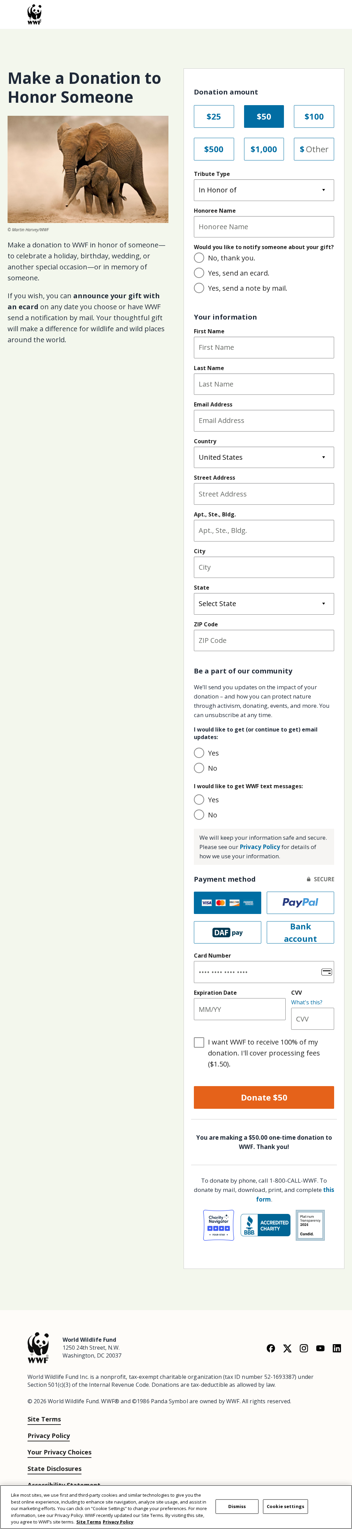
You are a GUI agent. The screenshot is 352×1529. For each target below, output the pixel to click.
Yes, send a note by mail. (247, 288)
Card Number (212, 955)
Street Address (214, 477)
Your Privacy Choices (59, 1452)
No (212, 768)
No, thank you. (231, 258)
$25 (214, 116)
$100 (314, 116)
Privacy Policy (260, 847)
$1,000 (264, 149)
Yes (213, 753)
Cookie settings (285, 1506)
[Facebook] (271, 1347)
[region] (176, 1507)
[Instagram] (304, 1347)
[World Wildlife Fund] (38, 1347)
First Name (209, 331)
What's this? (306, 1002)
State (201, 587)
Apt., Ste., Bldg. (215, 514)
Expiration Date (215, 992)
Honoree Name (215, 210)
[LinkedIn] (337, 1347)
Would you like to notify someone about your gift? (264, 247)
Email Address (213, 404)
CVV (296, 992)
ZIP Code (206, 624)
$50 (264, 116)
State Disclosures (54, 1468)
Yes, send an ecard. (239, 273)
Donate (264, 1097)
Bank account (300, 932)
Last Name (209, 368)
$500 (213, 149)
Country (205, 441)
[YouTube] (320, 1347)
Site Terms (44, 1419)
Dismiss (237, 1506)
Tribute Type (212, 174)
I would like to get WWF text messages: (248, 786)
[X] (287, 1347)
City (199, 551)
